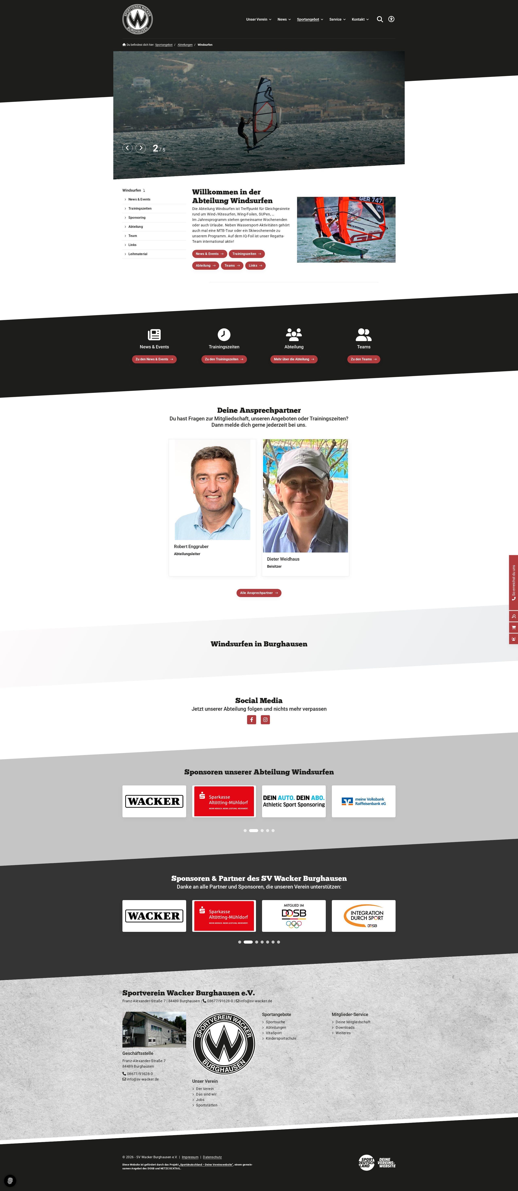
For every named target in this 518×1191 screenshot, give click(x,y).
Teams (230, 265)
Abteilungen (185, 45)
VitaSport (274, 1033)
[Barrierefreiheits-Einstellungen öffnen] (391, 19)
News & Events (207, 254)
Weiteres (343, 1033)
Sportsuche (275, 1022)
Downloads (345, 1028)
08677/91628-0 (219, 1001)
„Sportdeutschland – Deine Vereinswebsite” (206, 1164)
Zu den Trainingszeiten (221, 359)
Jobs (200, 1100)
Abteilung (203, 265)
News (282, 19)
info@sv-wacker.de (255, 1001)
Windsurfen (131, 190)
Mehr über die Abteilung (291, 359)
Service (335, 19)
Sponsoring (136, 218)
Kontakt (358, 19)
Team (132, 236)
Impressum (190, 1157)
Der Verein (205, 1089)
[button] (245, 830)
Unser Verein (256, 19)
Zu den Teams (361, 359)
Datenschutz (212, 1157)
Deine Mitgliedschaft (353, 1022)
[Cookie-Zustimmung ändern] (10, 1181)
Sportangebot (308, 19)
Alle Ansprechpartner (256, 593)
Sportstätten (206, 1105)
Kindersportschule (281, 1038)
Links (253, 265)
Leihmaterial (137, 254)
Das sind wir (206, 1094)
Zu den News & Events (152, 359)
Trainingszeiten (244, 254)
